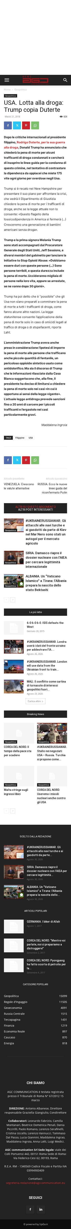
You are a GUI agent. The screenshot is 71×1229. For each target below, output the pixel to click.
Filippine (19, 437)
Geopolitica (20, 89)
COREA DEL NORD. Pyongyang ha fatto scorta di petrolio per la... (46, 964)
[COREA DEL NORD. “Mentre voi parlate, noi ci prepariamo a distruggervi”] (14, 945)
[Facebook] (8, 125)
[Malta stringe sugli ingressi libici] (19, 776)
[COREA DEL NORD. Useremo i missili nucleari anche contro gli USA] (52, 776)
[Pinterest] (26, 125)
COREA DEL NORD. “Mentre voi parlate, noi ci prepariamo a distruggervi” (46, 944)
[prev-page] (6, 599)
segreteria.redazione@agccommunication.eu (35, 1183)
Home (7, 89)
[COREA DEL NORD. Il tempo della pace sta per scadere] (19, 733)
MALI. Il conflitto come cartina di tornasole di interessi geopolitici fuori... (46, 685)
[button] (6, 80)
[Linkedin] (41, 1209)
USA (31, 437)
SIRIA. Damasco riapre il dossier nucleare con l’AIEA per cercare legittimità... (47, 871)
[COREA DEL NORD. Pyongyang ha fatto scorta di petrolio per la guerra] (14, 965)
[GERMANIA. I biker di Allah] (14, 926)
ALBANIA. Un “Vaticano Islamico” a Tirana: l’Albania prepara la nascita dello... (44, 890)
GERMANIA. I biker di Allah (43, 921)
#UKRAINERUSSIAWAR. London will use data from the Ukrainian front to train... (47, 665)
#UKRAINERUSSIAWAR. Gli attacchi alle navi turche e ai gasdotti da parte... (45, 851)
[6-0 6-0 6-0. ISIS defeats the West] (14, 628)
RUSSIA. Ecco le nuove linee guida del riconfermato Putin (52, 488)
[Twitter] (17, 125)
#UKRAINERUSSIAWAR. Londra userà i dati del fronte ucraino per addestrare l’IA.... (46, 645)
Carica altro (34, 701)
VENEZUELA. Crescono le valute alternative (19, 486)
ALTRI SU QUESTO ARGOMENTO (35, 507)
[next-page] (12, 599)
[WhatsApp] (35, 125)
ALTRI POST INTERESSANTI (35, 509)
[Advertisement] (35, 37)
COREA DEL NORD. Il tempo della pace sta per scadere (17, 751)
